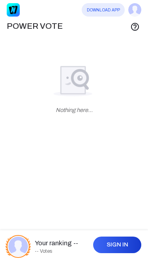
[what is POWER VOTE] (135, 26)
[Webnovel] (13, 10)
